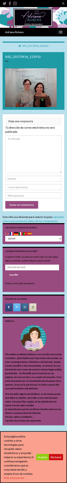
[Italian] (21, 233)
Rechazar (56, 457)
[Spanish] (29, 233)
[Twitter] (4, 2)
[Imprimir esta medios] (59, 61)
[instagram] (15, 2)
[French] (12, 233)
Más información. (14, 477)
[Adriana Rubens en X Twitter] (16, 307)
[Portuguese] (25, 233)
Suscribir (13, 275)
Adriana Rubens (14, 32)
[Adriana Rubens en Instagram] (24, 307)
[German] (16, 233)
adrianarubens (15, 61)
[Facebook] (10, 2)
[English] (7, 233)
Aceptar (42, 457)
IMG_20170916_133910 (35, 45)
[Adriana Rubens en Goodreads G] (32, 307)
